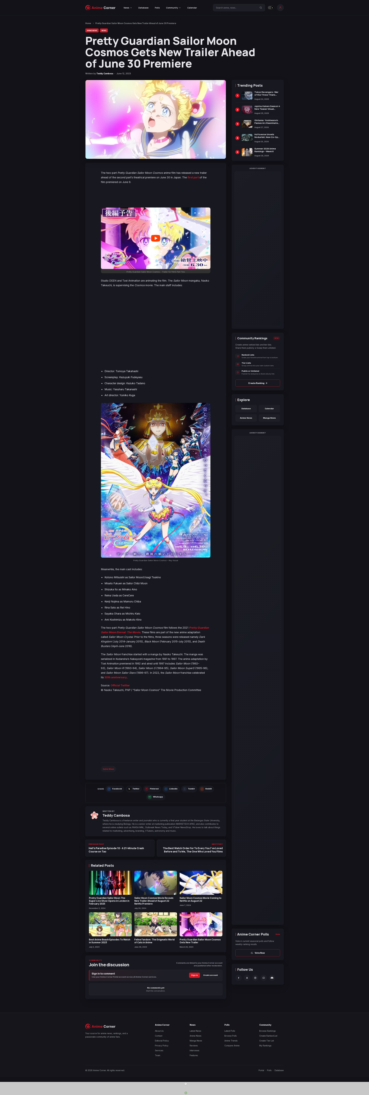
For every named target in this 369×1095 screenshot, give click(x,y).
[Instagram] (255, 978)
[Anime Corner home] (100, 7)
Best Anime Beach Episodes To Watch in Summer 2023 (109, 941)
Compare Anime (232, 1045)
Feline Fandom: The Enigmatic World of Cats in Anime (154, 941)
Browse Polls (230, 1036)
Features (194, 1055)
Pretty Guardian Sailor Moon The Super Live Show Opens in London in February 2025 (109, 900)
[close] (185, 1083)
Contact (158, 1036)
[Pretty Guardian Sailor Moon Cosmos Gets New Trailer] (201, 924)
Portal (261, 1070)
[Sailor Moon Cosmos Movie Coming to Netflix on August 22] (201, 883)
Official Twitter (120, 685)
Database (143, 7)
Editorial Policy (162, 1040)
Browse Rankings (267, 1031)
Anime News (92, 30)
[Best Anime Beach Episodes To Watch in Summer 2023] (110, 924)
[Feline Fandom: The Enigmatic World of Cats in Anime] (155, 924)
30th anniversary (115, 677)
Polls (157, 7)
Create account (210, 975)
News (103, 30)
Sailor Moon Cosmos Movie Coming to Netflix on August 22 (200, 899)
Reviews (194, 1045)
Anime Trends (231, 1040)
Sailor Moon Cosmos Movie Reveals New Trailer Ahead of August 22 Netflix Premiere (153, 900)
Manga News (269, 418)
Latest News (195, 1031)
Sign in (194, 975)
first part (193, 177)
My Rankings (265, 1045)
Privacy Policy (161, 1045)
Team (157, 1055)
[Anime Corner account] (280, 7)
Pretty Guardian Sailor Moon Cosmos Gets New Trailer (200, 941)
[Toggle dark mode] (271, 7)
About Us (159, 1031)
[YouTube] (263, 978)
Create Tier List (266, 1040)
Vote (277, 934)
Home (88, 23)
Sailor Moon (108, 769)
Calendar (192, 7)
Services (159, 1050)
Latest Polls (229, 1031)
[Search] (260, 7)
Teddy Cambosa (104, 73)
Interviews (194, 1050)
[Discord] (272, 978)
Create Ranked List (268, 1036)
